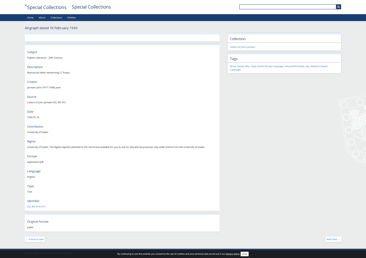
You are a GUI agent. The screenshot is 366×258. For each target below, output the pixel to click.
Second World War (295, 66)
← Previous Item (35, 239)
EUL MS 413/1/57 (36, 206)
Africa (233, 66)
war (308, 66)
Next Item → (333, 239)
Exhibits (71, 17)
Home (30, 17)
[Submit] (338, 6)
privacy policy (232, 254)
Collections (56, 17)
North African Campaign (270, 66)
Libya (253, 66)
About (42, 17)
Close (244, 254)
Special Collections (91, 7)
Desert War (243, 66)
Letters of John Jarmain (242, 47)
